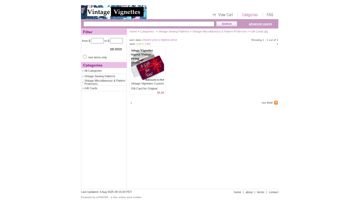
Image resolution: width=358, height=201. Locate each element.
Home (133, 31)
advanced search (260, 23)
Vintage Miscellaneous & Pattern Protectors (219, 31)
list (148, 43)
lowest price (151, 39)
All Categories (93, 70)
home (237, 192)
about (249, 192)
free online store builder (127, 197)
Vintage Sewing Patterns (99, 76)
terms (260, 192)
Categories (147, 31)
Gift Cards (90, 88)
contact (273, 192)
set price (116, 48)
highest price (169, 39)
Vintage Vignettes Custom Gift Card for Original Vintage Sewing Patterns (147, 88)
